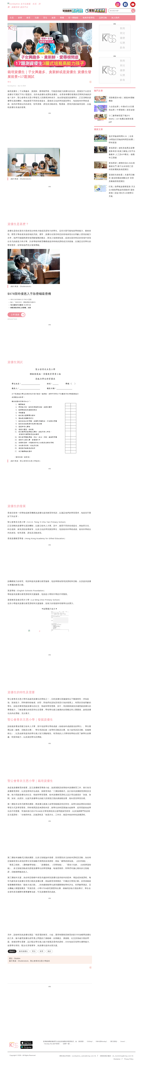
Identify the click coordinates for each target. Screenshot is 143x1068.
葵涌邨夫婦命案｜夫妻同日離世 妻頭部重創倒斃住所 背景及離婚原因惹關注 (122, 178)
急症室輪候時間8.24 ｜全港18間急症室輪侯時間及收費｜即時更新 (122, 139)
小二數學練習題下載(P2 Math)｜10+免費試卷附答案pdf (121, 119)
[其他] (90, 83)
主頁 (12, 18)
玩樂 (37, 18)
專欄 (62, 18)
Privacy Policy (128, 1059)
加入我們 (115, 18)
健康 (54, 18)
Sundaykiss (12, 86)
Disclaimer (117, 1059)
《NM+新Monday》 (101, 1041)
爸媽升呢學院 (89, 18)
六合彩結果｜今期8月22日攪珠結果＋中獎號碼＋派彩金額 (122, 108)
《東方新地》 (113, 1041)
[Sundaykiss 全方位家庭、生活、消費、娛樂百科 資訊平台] (27, 7)
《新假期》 (81, 1041)
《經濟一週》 (66, 1044)
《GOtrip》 (89, 1041)
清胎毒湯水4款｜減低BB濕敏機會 (122, 99)
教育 (28, 18)
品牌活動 (103, 18)
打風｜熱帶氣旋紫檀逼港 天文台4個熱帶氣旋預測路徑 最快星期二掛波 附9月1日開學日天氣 (122, 191)
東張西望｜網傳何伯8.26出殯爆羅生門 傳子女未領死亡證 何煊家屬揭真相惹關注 (122, 166)
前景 (41, 951)
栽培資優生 (23, 951)
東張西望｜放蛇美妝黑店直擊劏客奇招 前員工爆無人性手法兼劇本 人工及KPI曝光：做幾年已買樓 (122, 153)
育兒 (45, 18)
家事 (20, 18)
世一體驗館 (73, 18)
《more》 (122, 1041)
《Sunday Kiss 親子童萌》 (52, 1044)
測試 (49, 951)
